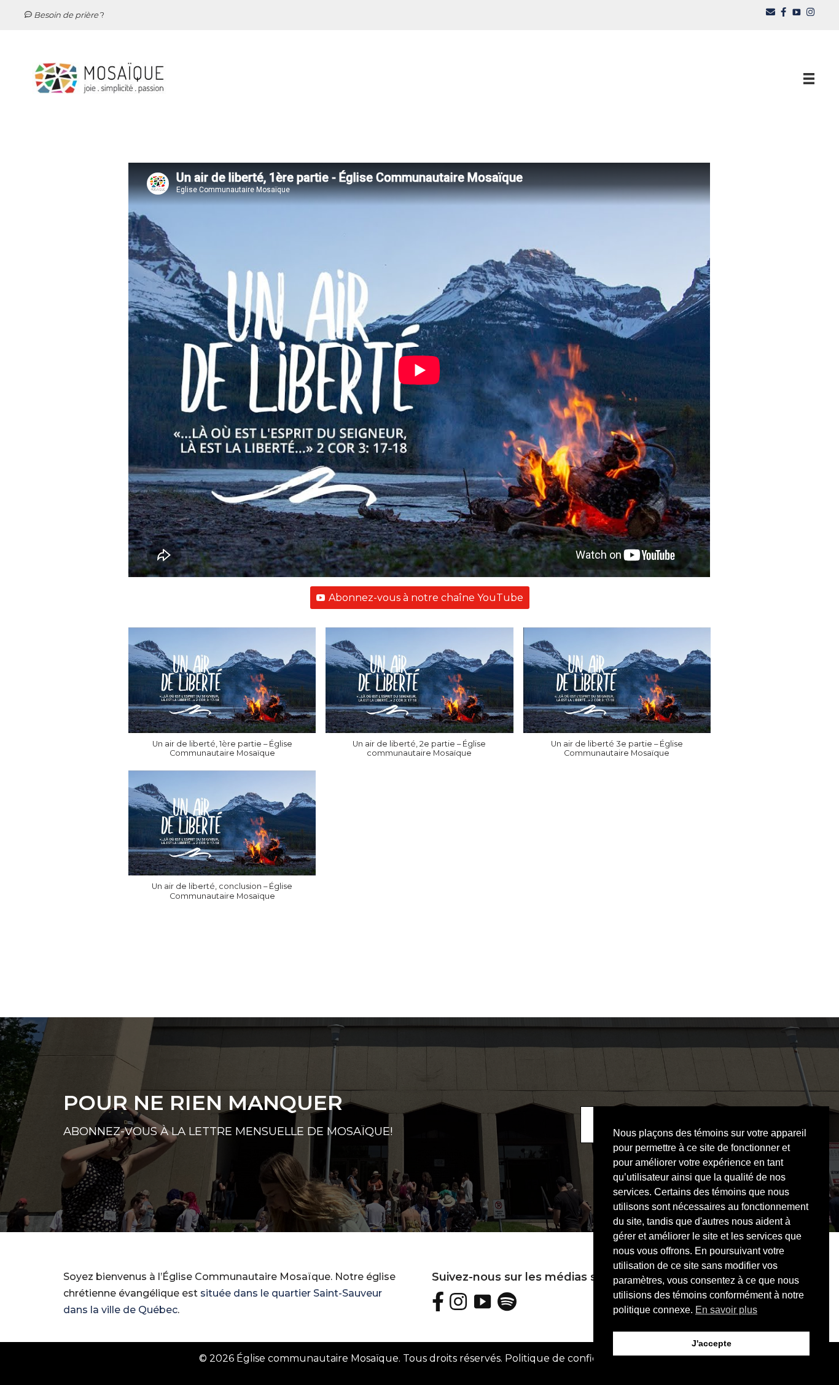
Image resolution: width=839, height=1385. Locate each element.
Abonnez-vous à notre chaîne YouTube (426, 597)
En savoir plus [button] (726, 1310)
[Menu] (809, 78)
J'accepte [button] (712, 1343)
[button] (222, 698)
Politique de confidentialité (572, 1358)
